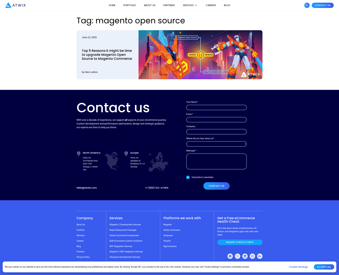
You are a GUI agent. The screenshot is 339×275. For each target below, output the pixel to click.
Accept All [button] (324, 267)
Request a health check (239, 242)
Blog (227, 5)
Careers (211, 5)
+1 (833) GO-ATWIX (156, 187)
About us (149, 5)
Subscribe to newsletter (202, 177)
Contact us (216, 186)
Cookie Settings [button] (298, 267)
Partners (169, 5)
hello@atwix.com (87, 187)
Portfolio (129, 5)
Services (188, 5)
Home (112, 5)
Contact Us (323, 5)
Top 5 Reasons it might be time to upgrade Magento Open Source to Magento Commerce (107, 55)
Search (307, 5)
